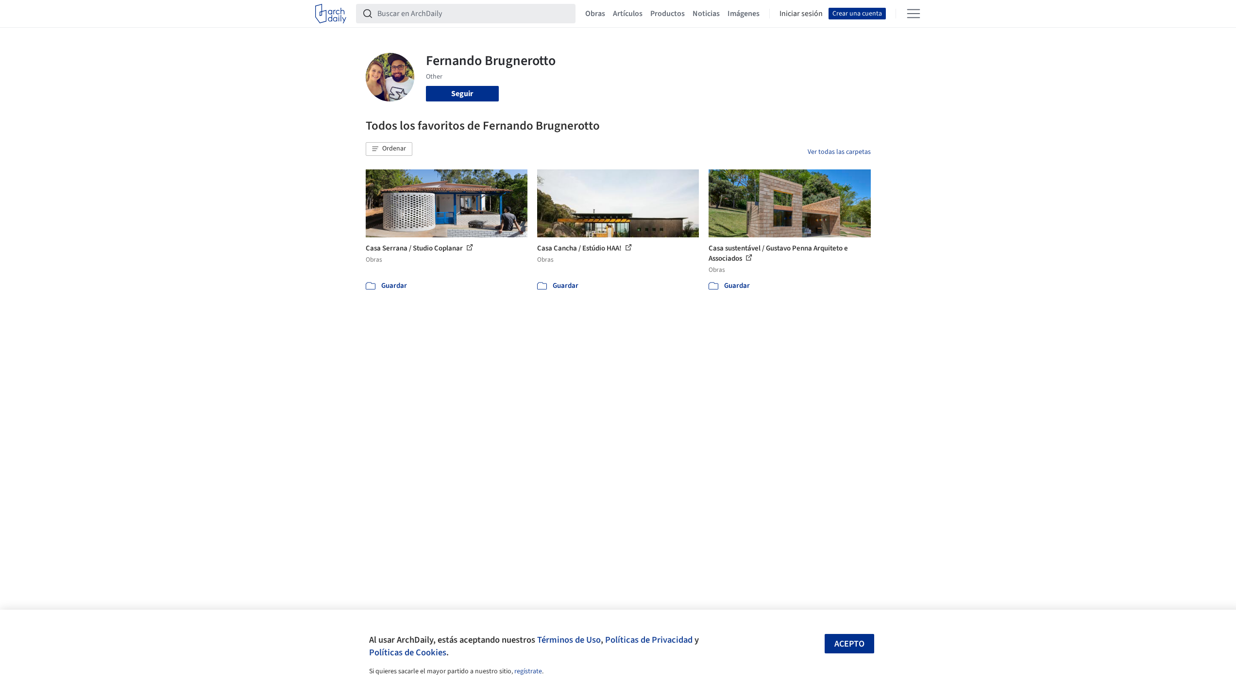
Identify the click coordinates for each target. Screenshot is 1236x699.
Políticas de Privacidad (649, 639)
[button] (389, 149)
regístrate (528, 671)
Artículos (628, 13)
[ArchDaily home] (330, 13)
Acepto (849, 644)
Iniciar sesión (801, 13)
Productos (667, 13)
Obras (595, 13)
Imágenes (744, 13)
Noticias (706, 13)
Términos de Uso (569, 639)
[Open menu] (913, 13)
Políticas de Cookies (407, 652)
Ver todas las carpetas (839, 152)
